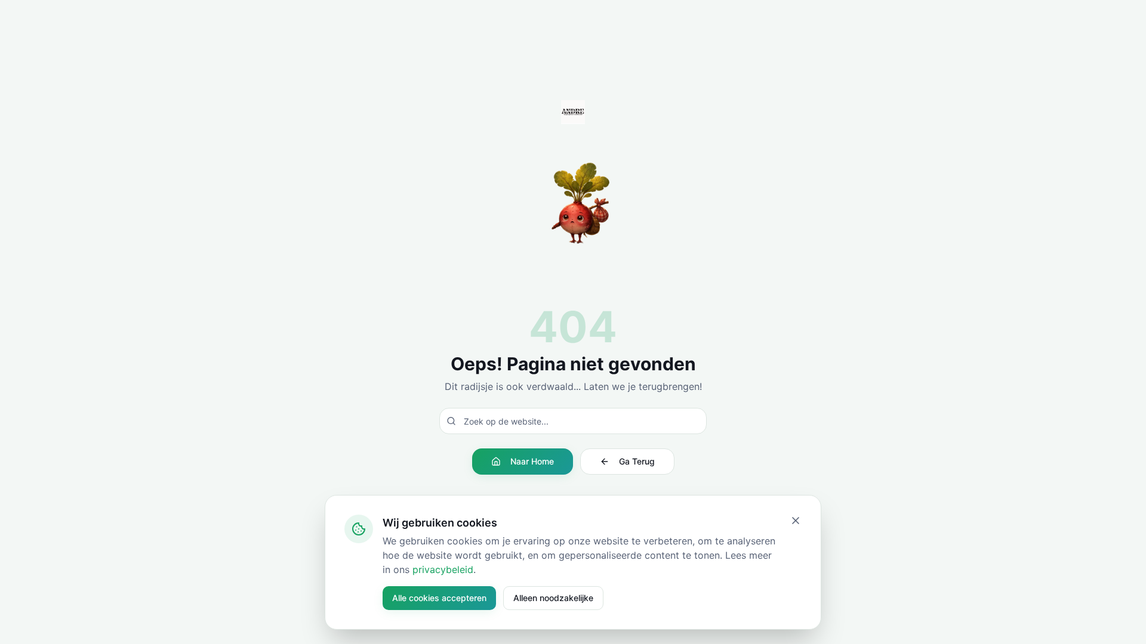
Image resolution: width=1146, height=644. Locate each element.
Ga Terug (637, 461)
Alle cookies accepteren (439, 598)
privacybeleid (442, 569)
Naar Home (532, 461)
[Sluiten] (796, 521)
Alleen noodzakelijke (553, 598)
